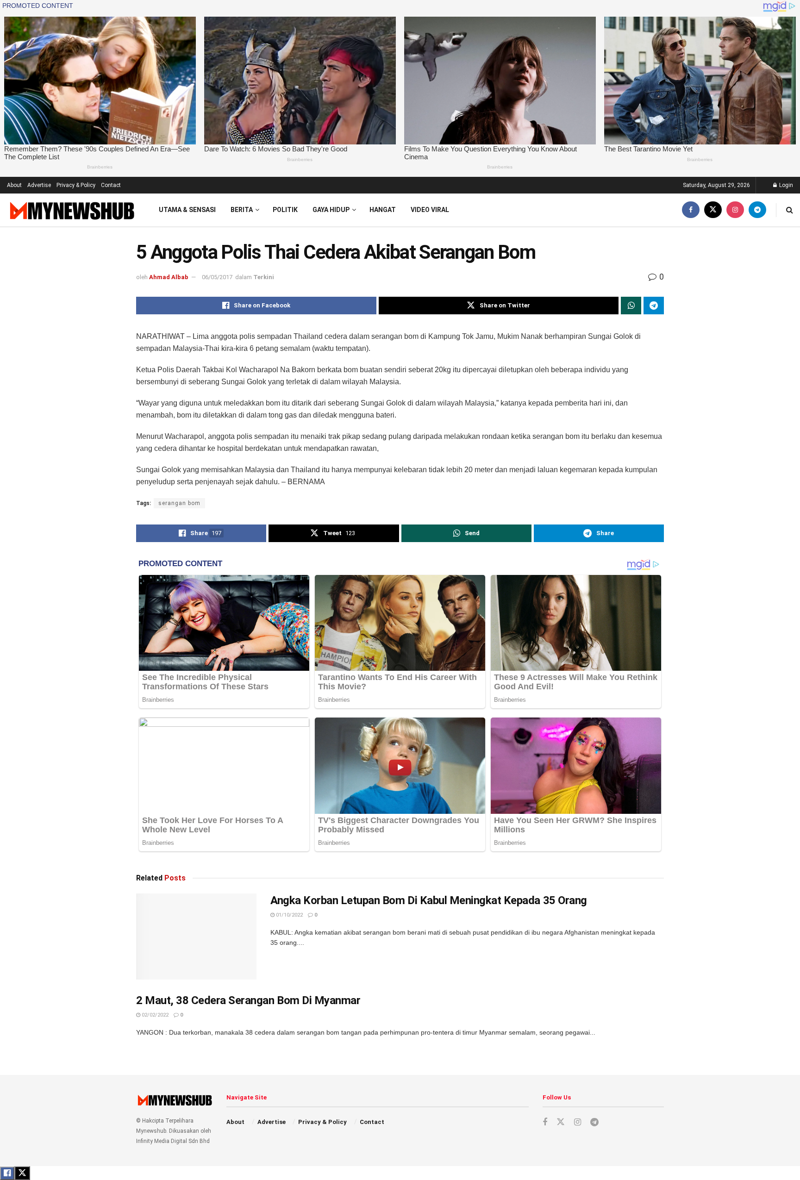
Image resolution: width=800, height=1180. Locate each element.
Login (785, 185)
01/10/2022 (289, 915)
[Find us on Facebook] (691, 210)
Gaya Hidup (331, 209)
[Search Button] (789, 210)
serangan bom (179, 503)
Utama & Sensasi (187, 209)
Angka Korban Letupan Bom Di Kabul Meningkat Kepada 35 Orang (428, 900)
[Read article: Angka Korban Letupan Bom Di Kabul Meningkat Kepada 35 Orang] (196, 936)
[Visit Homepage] (71, 210)
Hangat (382, 209)
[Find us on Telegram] (757, 210)
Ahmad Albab (168, 277)
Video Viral (430, 209)
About (14, 185)
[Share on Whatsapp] (631, 305)
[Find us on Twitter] (713, 210)
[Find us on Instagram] (735, 210)
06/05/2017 (217, 277)
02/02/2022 (154, 1015)
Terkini (263, 277)
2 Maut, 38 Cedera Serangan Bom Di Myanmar (248, 1000)
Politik (285, 209)
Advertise (39, 185)
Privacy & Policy (75, 185)
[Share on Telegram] (654, 305)
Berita (242, 209)
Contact (111, 185)
